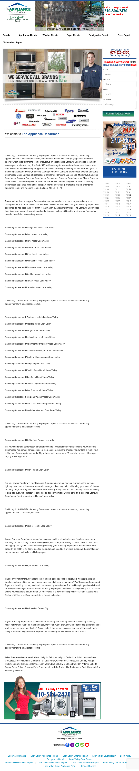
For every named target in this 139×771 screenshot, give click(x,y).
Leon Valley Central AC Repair (117, 762)
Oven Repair (124, 35)
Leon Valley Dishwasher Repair (18, 762)
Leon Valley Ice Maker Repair (85, 762)
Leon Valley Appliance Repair (44, 755)
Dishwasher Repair (12, 42)
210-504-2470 (115, 11)
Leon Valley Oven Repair (80, 759)
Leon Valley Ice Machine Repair (52, 762)
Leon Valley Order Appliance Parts (59, 765)
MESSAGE (107, 99)
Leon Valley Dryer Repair (104, 755)
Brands (6, 35)
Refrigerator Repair (99, 35)
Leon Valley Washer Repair (75, 755)
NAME (105, 69)
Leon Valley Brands (17, 755)
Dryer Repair (73, 35)
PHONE (106, 79)
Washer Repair (50, 35)
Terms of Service (88, 765)
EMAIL (105, 89)
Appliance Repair (28, 35)
